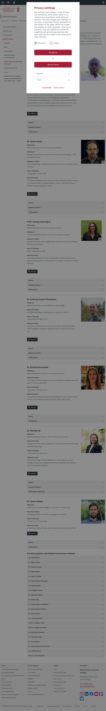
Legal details (46, 87)
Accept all (53, 52)
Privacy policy (59, 87)
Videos (56, 43)
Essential (42, 43)
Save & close (53, 65)
